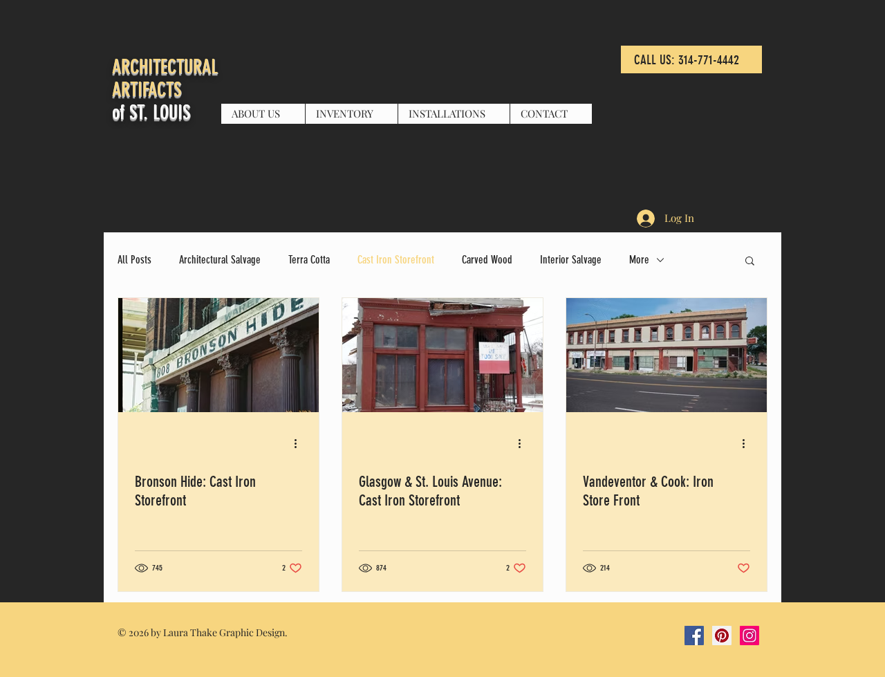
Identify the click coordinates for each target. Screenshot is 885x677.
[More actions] (300, 443)
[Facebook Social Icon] (694, 635)
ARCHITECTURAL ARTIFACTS (165, 78)
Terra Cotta (309, 259)
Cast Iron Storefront (395, 259)
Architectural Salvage (220, 259)
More (639, 259)
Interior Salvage (571, 259)
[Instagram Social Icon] (749, 635)
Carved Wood (487, 259)
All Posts (134, 259)
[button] (749, 261)
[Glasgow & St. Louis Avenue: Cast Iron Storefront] (442, 355)
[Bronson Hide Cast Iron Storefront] (218, 355)
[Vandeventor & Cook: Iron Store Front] (666, 355)
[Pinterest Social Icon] (722, 635)
